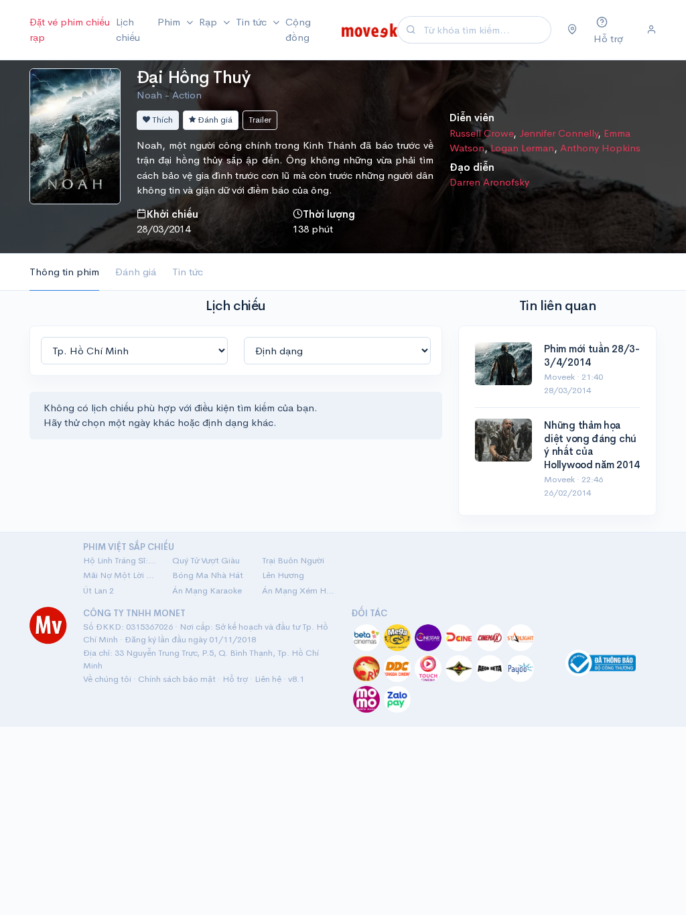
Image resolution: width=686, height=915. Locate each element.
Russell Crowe (481, 133)
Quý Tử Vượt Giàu (206, 560)
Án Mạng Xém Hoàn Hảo (298, 590)
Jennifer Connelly (558, 133)
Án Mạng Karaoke (207, 590)
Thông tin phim (64, 271)
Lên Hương (283, 575)
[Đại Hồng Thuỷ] (75, 135)
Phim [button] (170, 21)
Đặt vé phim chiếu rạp (69, 29)
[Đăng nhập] (651, 30)
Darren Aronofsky (489, 181)
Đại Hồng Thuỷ (193, 77)
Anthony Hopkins (600, 147)
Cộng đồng (298, 29)
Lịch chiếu (128, 29)
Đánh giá (214, 119)
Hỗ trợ (235, 679)
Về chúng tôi (107, 679)
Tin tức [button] (252, 21)
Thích (161, 119)
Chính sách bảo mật (177, 679)
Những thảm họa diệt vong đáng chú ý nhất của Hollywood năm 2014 (592, 445)
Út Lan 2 (98, 590)
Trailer (260, 119)
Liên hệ (268, 679)
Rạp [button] (209, 21)
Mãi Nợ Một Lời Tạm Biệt (119, 575)
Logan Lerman (522, 147)
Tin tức (187, 271)
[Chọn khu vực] (572, 30)
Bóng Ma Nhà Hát (207, 575)
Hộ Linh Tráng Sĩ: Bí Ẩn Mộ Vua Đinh (119, 560)
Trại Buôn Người (293, 560)
